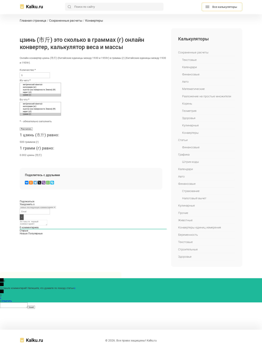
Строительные (188, 249)
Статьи (183, 140)
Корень (187, 103)
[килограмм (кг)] (40, 87)
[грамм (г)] (40, 95)
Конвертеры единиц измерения (199, 227)
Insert (31, 307)
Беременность (188, 234)
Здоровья (188, 118)
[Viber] (43, 182)
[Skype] (52, 182)
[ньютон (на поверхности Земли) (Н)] (40, 89)
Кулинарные (190, 125)
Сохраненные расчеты (193, 52)
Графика (184, 154)
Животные (185, 220)
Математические (193, 89)
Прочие (183, 213)
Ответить (6, 301)
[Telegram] (35, 182)
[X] (39, 182)
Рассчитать (26, 129)
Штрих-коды (190, 162)
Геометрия (189, 111)
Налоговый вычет (194, 198)
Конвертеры (190, 132)
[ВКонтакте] (27, 182)
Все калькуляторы (224, 7)
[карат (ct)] (40, 92)
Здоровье (184, 256)
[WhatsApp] (48, 182)
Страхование (191, 191)
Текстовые (189, 60)
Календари (189, 67)
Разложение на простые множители (206, 96)
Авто (185, 81)
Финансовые (191, 74)
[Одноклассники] (31, 182)
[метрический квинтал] (40, 84)
